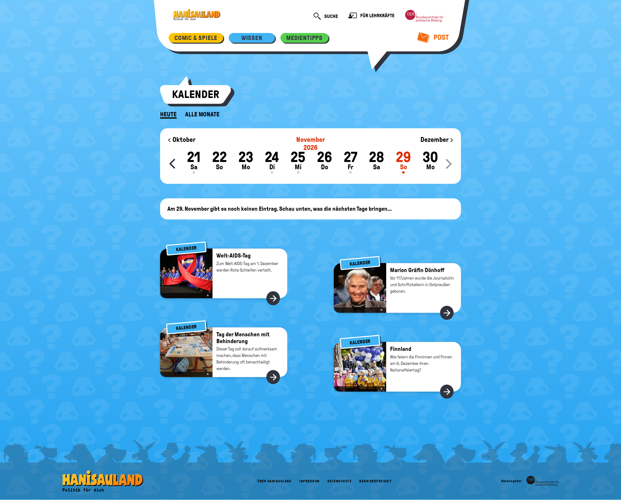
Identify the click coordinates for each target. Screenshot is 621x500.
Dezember (435, 139)
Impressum (309, 481)
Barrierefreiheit (375, 481)
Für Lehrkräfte (376, 15)
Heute (168, 114)
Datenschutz (339, 481)
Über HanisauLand (274, 481)
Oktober (183, 139)
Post (440, 37)
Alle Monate (202, 114)
